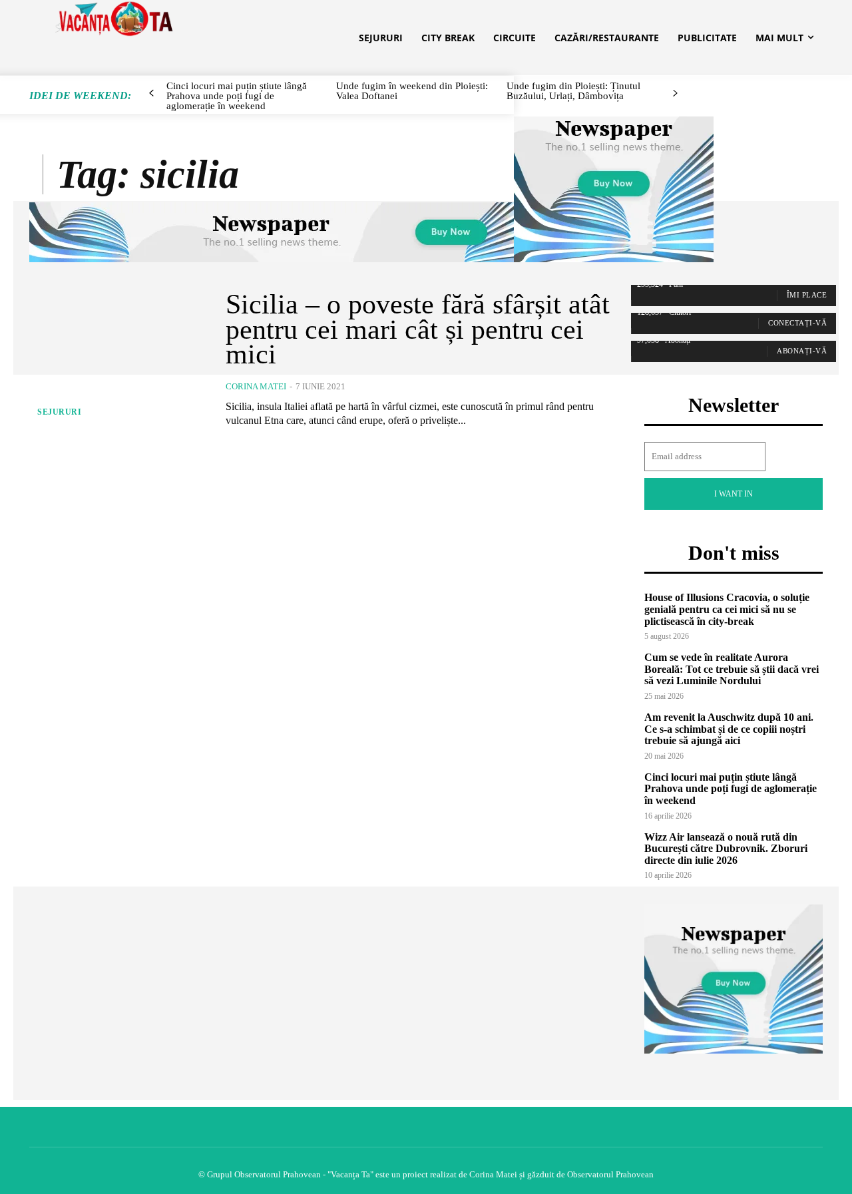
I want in (733, 493)
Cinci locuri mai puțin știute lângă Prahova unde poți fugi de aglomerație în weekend (730, 788)
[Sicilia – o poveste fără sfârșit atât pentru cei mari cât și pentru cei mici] (117, 360)
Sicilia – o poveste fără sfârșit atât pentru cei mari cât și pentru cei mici (418, 329)
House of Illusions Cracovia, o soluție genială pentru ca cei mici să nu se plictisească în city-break (726, 609)
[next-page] (674, 93)
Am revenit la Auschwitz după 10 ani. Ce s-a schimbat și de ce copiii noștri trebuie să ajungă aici (728, 728)
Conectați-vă (797, 323)
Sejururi (59, 412)
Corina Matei (256, 386)
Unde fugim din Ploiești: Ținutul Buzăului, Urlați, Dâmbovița (573, 91)
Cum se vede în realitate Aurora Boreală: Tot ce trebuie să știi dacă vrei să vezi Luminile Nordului (731, 669)
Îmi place (807, 295)
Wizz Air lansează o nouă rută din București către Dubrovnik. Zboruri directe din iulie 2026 (725, 848)
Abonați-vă (802, 351)
